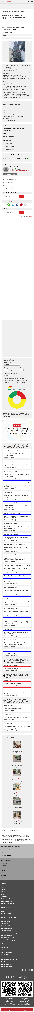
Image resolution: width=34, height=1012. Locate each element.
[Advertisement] (17, 235)
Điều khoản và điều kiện (25, 1004)
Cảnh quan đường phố (8, 37)
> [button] (28, 51)
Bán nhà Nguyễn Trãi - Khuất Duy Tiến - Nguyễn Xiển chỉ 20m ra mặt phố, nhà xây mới (17, 823)
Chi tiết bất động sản (7, 32)
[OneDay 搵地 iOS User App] (10, 977)
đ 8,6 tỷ (17, 778)
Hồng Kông (4, 863)
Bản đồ (4, 35)
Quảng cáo (4, 896)
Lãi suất (22, 368)
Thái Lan (3, 870)
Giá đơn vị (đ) (7, 362)
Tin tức (3, 894)
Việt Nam (3, 865)
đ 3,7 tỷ (17, 820)
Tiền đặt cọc (7, 368)
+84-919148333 (11, 174)
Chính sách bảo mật (6, 901)
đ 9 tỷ (17, 806)
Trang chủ (3, 887)
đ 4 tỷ (17, 750)
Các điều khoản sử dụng (10, 373)
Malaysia (3, 875)
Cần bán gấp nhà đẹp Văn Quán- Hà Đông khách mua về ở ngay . (17, 781)
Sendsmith (29, 216)
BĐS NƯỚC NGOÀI (6, 913)
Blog (2, 911)
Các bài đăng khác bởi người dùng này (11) (19, 170)
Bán (4, 947)
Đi (21, 196)
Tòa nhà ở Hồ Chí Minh (7, 852)
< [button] (5, 51)
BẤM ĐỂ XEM (17, 425)
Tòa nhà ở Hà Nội (5, 849)
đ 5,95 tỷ (17, 764)
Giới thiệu (3, 889)
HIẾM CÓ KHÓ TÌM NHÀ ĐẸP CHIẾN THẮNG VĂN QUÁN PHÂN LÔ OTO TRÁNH (17, 767)
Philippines (4, 868)
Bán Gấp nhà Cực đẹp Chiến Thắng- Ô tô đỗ (17, 752)
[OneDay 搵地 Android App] (23, 977)
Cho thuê (6, 921)
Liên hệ (3, 891)
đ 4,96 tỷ (17, 792)
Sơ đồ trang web (5, 899)
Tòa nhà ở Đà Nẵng (6, 855)
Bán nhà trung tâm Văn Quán (17, 794)
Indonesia (3, 878)
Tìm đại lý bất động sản (7, 903)
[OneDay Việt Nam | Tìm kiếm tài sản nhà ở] (7, 2)
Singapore (3, 873)
